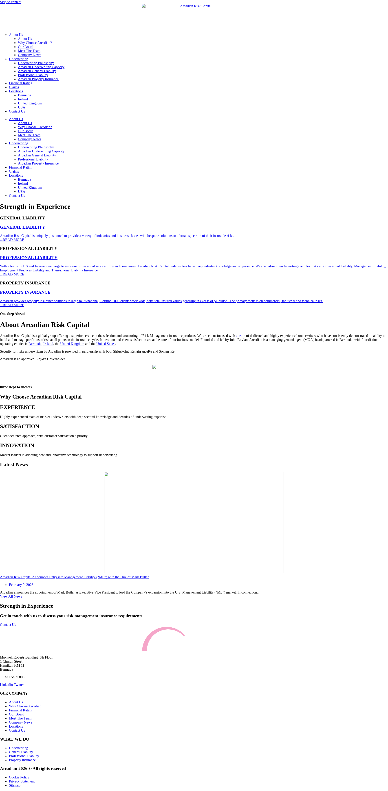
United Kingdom (30, 103)
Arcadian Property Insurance (38, 79)
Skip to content (10, 2)
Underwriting (18, 59)
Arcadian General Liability (37, 71)
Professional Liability (33, 75)
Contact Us (17, 111)
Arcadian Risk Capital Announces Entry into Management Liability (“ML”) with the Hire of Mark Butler (74, 577)
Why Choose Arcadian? (35, 43)
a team (240, 336)
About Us (16, 35)
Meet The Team (29, 51)
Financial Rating (20, 83)
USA (21, 107)
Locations (16, 91)
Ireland (23, 99)
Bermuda (24, 95)
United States (105, 344)
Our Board (25, 47)
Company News (29, 55)
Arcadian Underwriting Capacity (41, 67)
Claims (14, 87)
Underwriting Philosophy (36, 63)
